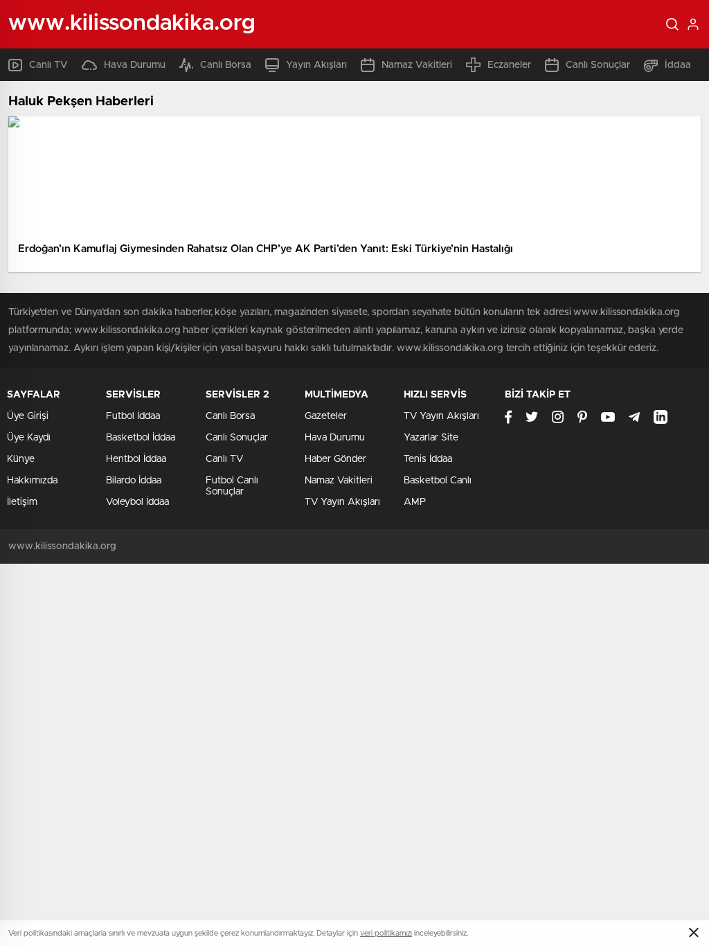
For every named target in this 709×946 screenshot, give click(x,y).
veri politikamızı (386, 933)
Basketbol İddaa (140, 438)
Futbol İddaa (133, 416)
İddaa (678, 65)
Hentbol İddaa (136, 459)
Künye (21, 459)
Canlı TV (48, 65)
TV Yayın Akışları (342, 502)
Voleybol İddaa (137, 502)
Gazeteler (326, 416)
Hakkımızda (32, 480)
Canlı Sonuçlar (598, 65)
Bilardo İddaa (133, 480)
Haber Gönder (335, 459)
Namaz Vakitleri (417, 65)
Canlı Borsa (225, 65)
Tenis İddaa (428, 459)
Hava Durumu (134, 65)
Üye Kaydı (29, 438)
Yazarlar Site (431, 438)
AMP (415, 502)
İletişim (22, 502)
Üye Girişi (27, 416)
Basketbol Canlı (438, 480)
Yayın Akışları (316, 65)
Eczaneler (509, 65)
